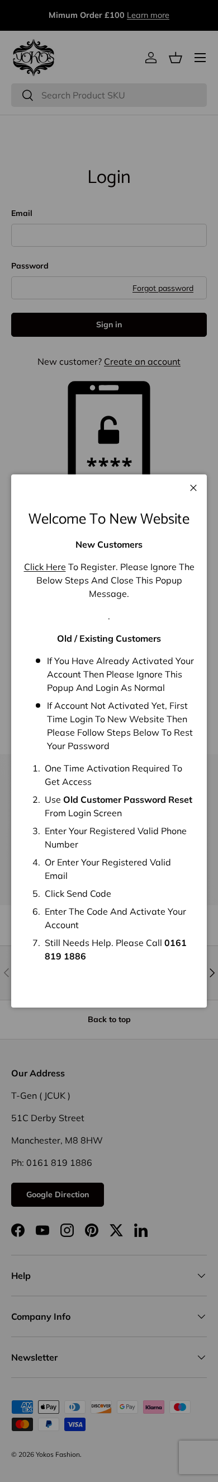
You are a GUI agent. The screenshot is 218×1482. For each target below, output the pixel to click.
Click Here (45, 566)
